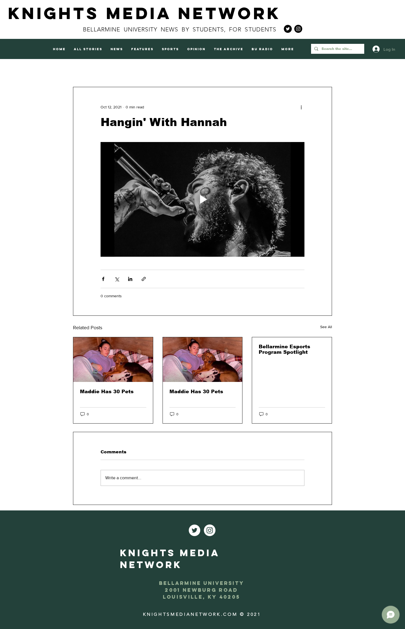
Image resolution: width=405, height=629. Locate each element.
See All (326, 327)
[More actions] (301, 107)
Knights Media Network (144, 13)
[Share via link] (143, 279)
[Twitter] (288, 29)
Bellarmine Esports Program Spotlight (284, 349)
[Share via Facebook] (103, 279)
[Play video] (202, 199)
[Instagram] (298, 29)
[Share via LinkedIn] (130, 279)
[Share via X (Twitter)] (116, 279)
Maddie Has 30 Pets (107, 391)
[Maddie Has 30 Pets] (113, 359)
